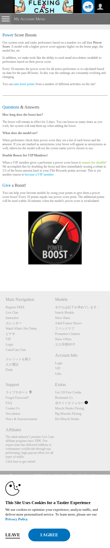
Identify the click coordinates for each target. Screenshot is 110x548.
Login (9, 344)
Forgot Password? (17, 398)
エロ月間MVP (65, 344)
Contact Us (13, 408)
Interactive (12, 318)
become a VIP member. (39, 174)
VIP (8, 339)
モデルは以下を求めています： (77, 307)
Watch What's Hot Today (21, 328)
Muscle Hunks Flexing (69, 408)
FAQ (9, 403)
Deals (9, 370)
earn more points (24, 84)
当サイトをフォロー (70, 403)
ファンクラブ (64, 328)
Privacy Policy (16, 519)
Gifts (58, 374)
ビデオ (10, 334)
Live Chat (12, 312)
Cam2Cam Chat (16, 350)
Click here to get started (20, 461)
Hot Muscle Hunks (67, 419)
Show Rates (62, 318)
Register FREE (15, 307)
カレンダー (14, 323)
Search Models (64, 312)
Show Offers (63, 339)
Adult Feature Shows (68, 323)
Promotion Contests (67, 334)
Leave (12, 535)
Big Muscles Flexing (68, 414)
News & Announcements (21, 419)
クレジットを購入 (18, 359)
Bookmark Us (64, 398)
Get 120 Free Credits (68, 392)
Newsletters (13, 414)
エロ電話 (12, 364)
